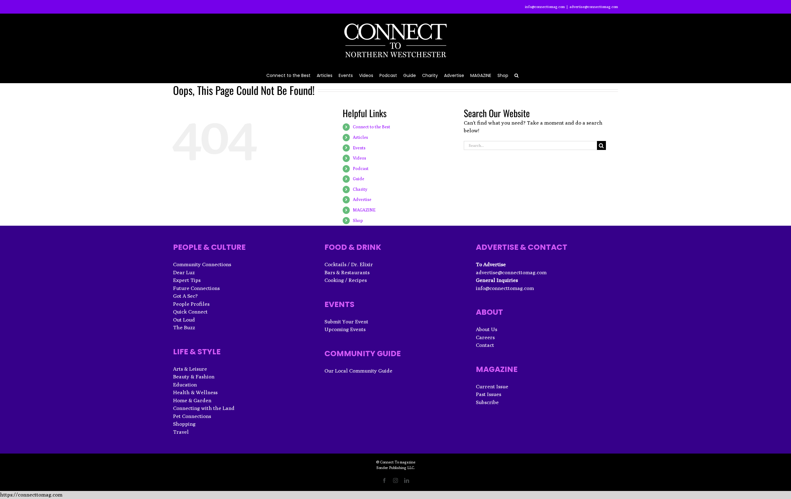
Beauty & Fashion (193, 376)
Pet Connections (192, 416)
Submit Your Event (346, 321)
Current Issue (492, 386)
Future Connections (196, 288)
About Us (486, 329)
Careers (485, 337)
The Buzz (184, 327)
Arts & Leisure (190, 369)
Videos (359, 158)
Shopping (184, 424)
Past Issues (488, 394)
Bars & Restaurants (347, 272)
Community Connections (202, 264)
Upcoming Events (345, 329)
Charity (360, 189)
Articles (360, 137)
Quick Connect (190, 312)
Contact (485, 345)
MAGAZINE (364, 209)
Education (185, 385)
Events (359, 147)
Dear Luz (184, 272)
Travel (181, 432)
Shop (358, 220)
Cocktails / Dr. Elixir (348, 264)
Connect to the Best (371, 126)
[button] (516, 75)
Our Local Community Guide (358, 371)
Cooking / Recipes (345, 280)
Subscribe (487, 402)
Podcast (361, 168)
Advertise (362, 199)
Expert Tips (187, 280)
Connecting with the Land (204, 408)
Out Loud (184, 320)
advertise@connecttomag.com (593, 6)
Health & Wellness (195, 392)
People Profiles (191, 304)
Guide (358, 178)
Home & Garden (192, 400)
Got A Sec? (185, 296)
